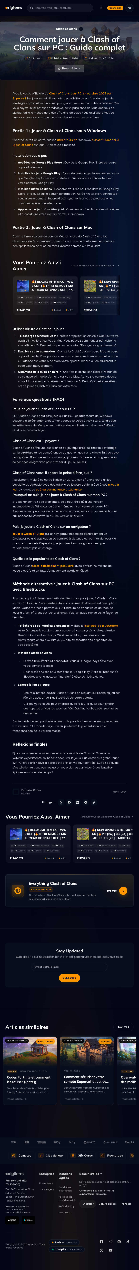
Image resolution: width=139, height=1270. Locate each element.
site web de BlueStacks (101, 626)
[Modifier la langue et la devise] (101, 8)
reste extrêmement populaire (53, 566)
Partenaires (46, 1183)
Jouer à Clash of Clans (28, 534)
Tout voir (123, 1027)
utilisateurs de (67, 140)
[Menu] (129, 8)
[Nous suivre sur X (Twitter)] (101, 1250)
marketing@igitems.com (18, 1212)
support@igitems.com (92, 1194)
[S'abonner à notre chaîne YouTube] (110, 1250)
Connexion (115, 7)
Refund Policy (66, 1206)
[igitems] (13, 8)
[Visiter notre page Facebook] (101, 1241)
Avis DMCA (64, 1212)
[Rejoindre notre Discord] (119, 1241)
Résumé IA (69, 68)
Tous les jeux (46, 1189)
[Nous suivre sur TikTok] (128, 1241)
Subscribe (69, 978)
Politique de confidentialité (66, 1198)
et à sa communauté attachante (59, 489)
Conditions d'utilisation (65, 1189)
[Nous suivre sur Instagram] (110, 1241)
